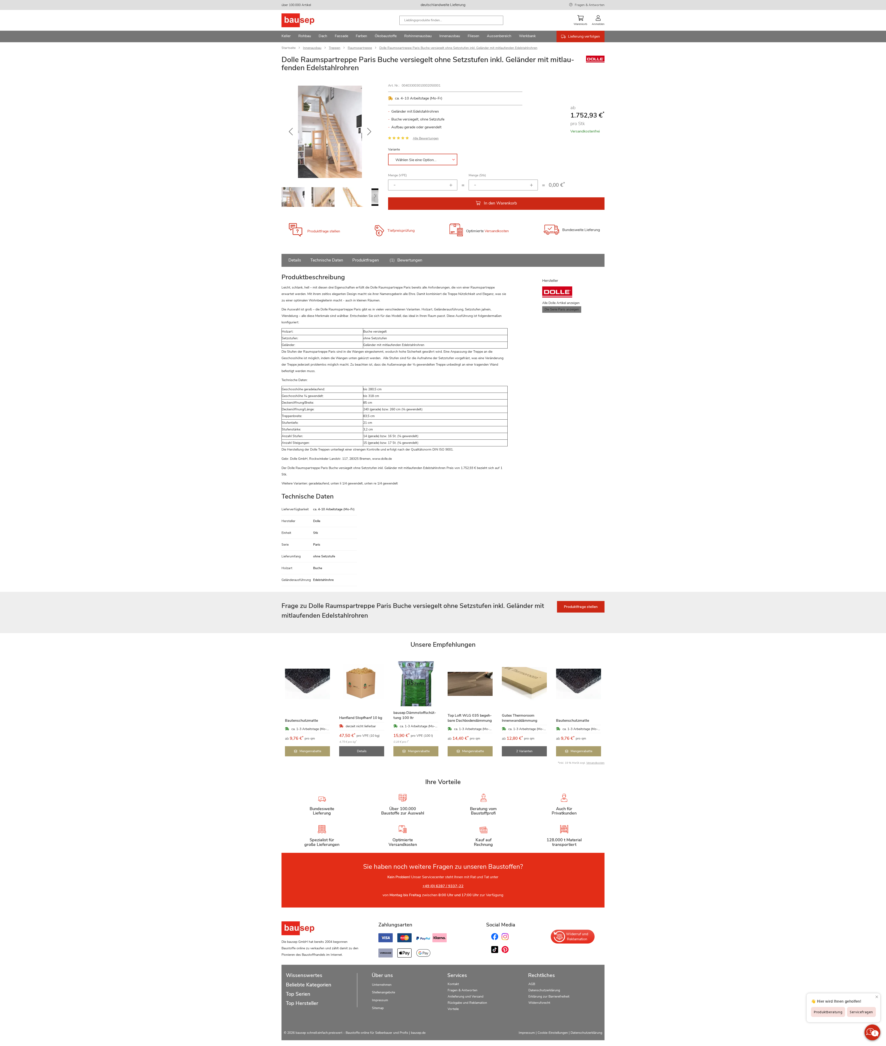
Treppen (334, 48)
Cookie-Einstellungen (553, 1033)
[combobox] (451, 20)
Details (294, 260)
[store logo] (305, 20)
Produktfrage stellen (323, 231)
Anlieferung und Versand (465, 996)
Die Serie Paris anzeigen (562, 309)
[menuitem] (286, 36)
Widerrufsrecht (539, 1003)
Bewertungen (406, 260)
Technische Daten (326, 260)
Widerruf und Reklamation (577, 937)
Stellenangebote (383, 992)
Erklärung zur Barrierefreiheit (548, 996)
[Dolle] (595, 61)
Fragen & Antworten (590, 5)
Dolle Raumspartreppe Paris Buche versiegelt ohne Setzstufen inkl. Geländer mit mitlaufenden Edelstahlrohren (458, 48)
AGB (531, 984)
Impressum (380, 1000)
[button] (290, 131)
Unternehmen (382, 985)
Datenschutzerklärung (544, 990)
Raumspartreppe (360, 48)
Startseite (288, 48)
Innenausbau (312, 48)
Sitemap (378, 1008)
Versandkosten (497, 231)
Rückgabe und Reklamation (467, 1003)
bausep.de (418, 1033)
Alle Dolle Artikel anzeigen (561, 303)
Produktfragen (365, 260)
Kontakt (453, 984)
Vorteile (453, 1009)
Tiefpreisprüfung (401, 230)
